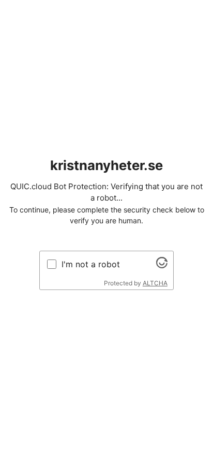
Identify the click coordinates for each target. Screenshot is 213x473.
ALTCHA (155, 283)
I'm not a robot (91, 264)
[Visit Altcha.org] (162, 265)
